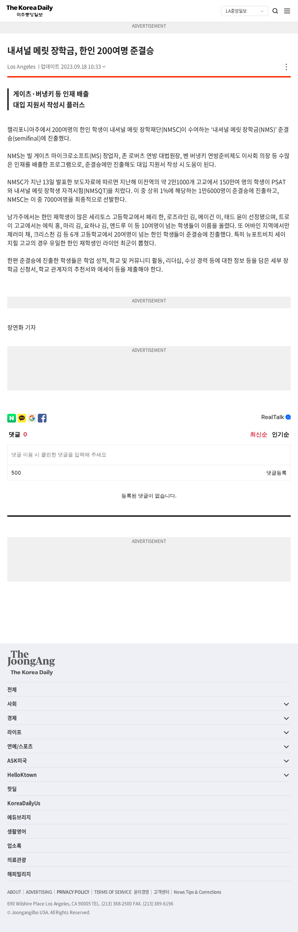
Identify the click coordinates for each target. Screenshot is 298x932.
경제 (12, 717)
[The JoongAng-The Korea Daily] (31, 662)
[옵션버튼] (286, 67)
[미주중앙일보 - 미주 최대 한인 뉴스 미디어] (30, 11)
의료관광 (16, 859)
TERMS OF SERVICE (113, 892)
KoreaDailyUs (23, 802)
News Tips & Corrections (197, 892)
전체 (12, 689)
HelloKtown (22, 774)
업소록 (14, 845)
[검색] (275, 11)
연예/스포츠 (20, 746)
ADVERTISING (39, 892)
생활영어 (16, 831)
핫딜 (12, 788)
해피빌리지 (19, 873)
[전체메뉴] (287, 11)
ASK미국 (17, 760)
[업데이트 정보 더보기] (74, 66)
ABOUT (14, 892)
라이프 (14, 731)
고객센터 (161, 892)
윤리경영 (141, 892)
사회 (12, 703)
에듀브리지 (19, 817)
